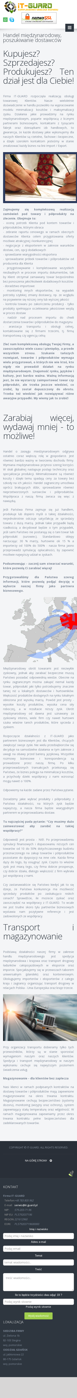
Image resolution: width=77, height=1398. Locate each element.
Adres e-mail (38, 1241)
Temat (38, 1255)
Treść (38, 1269)
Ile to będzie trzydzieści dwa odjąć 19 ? (38, 1294)
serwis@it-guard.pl (26, 1205)
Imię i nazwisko (38, 1229)
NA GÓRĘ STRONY (36, 1160)
